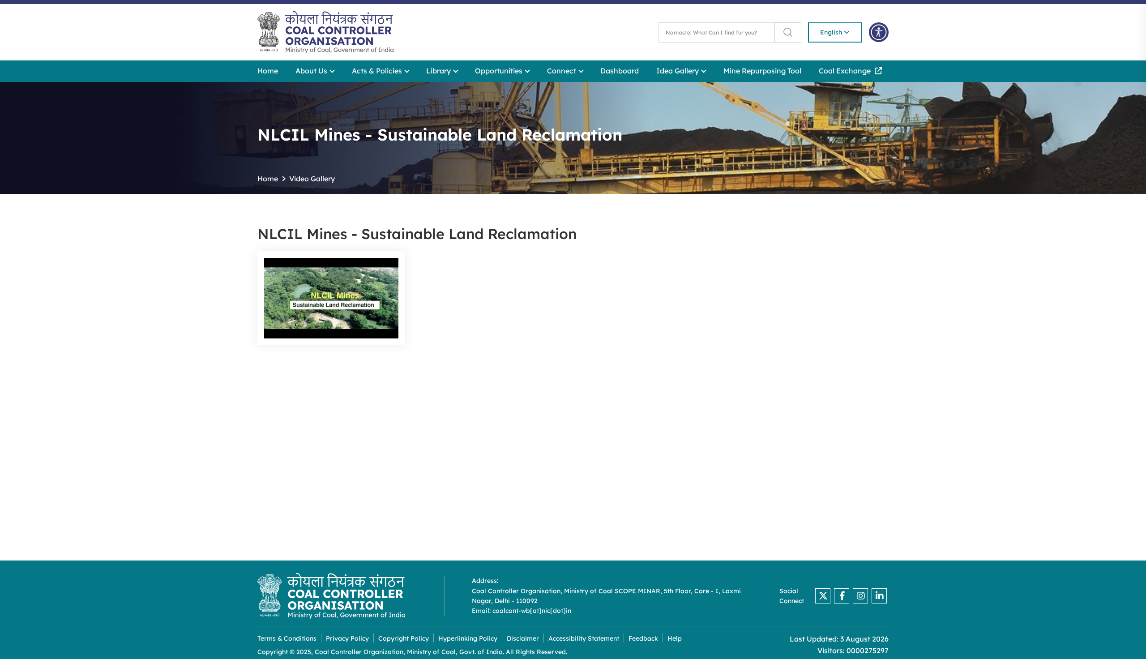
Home (267, 70)
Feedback (643, 638)
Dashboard (619, 70)
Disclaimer (523, 638)
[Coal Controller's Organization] (331, 596)
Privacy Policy (347, 638)
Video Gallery (312, 179)
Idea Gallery (678, 70)
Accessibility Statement (583, 638)
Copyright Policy (403, 638)
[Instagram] (860, 595)
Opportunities (499, 70)
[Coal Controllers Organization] (325, 32)
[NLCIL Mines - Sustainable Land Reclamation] (331, 298)
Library (439, 70)
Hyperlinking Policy (467, 638)
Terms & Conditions (286, 638)
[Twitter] (822, 595)
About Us (312, 70)
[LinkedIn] (879, 595)
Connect (562, 70)
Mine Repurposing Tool (762, 70)
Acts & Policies (378, 70)
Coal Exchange (845, 70)
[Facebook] (841, 595)
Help (674, 638)
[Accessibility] (879, 32)
